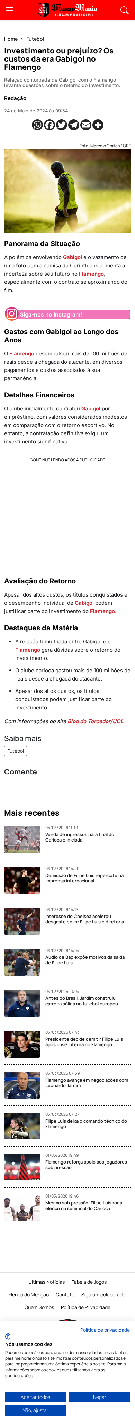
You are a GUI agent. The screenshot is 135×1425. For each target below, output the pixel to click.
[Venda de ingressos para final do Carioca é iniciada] (24, 839)
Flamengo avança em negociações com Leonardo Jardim (86, 1083)
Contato (65, 1294)
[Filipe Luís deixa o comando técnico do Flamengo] (24, 1126)
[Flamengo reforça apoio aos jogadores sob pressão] (24, 1167)
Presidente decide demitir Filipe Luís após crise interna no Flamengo (84, 1042)
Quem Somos (39, 1307)
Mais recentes (32, 813)
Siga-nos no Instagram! (51, 314)
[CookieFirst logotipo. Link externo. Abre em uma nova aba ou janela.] (7, 1336)
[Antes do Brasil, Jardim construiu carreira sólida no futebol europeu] (24, 1003)
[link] (9, 10)
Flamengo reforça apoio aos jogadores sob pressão (86, 1164)
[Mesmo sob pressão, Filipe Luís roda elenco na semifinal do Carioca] (24, 1207)
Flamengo (91, 273)
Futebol (35, 38)
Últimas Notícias (46, 1281)
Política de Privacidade (85, 1307)
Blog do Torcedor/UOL (95, 721)
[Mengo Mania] (67, 10)
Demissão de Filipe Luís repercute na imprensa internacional (84, 878)
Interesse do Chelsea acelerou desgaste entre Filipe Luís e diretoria (84, 919)
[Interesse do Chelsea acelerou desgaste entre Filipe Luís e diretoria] (24, 921)
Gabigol (72, 257)
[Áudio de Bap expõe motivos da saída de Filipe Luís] (24, 962)
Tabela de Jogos (89, 1281)
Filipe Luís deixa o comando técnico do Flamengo (86, 1123)
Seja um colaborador (104, 1294)
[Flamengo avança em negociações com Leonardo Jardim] (24, 1085)
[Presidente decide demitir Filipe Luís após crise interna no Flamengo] (24, 1044)
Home (11, 38)
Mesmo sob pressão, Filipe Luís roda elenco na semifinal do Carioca (83, 1205)
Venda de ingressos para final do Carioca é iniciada (79, 837)
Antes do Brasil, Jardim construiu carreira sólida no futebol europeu (81, 1001)
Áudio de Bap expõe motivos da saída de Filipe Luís (85, 960)
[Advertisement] (67, 511)
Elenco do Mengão (28, 1294)
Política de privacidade (105, 1330)
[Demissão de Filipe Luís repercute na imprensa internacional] (24, 880)
